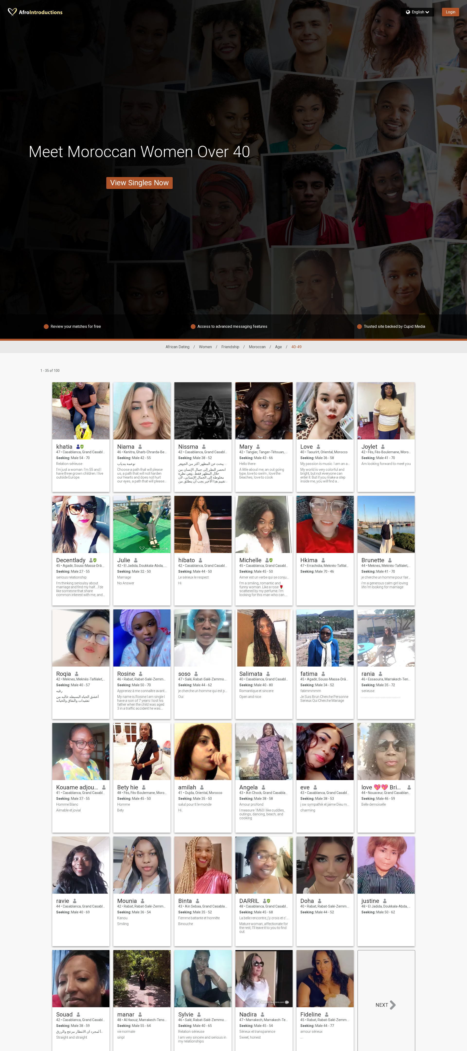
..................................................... (380, 697)
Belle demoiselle (373, 804)
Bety (120, 810)
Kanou (122, 918)
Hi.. (180, 810)
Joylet (369, 446)
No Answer (125, 583)
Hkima (309, 560)
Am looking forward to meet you (386, 464)
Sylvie (185, 1014)
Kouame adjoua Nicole (77, 787)
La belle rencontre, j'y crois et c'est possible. (264, 918)
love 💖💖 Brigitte (382, 787)
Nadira (248, 1014)
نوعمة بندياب (126, 464)
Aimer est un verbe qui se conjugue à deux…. (264, 577)
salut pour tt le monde (194, 804)
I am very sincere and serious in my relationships (202, 1039)
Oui (180, 697)
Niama (126, 446)
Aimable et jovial (68, 810)
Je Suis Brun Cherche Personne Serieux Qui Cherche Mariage (324, 699)
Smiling (123, 924)
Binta (185, 901)
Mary (245, 446)
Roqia (63, 673)
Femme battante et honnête (199, 918)
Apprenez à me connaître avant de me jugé (142, 691)
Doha (307, 901)
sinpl (121, 1037)
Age (278, 347)
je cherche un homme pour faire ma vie (386, 577)
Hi (179, 583)
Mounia (127, 901)
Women (205, 347)
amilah (187, 787)
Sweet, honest (250, 1037)
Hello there (247, 464)
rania (368, 673)
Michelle (250, 560)
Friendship (230, 347)
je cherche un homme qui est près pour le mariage (203, 691)
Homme (123, 804)
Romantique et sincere (256, 691)
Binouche (185, 924)
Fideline (310, 1014)
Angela (248, 787)
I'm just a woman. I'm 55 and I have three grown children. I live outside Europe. (79, 473)
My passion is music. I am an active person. (325, 464)
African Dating (177, 347)
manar (126, 1014)
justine (370, 901)
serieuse (367, 691)
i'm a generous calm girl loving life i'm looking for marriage (384, 585)
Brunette (372, 560)
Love (306, 446)
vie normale (126, 1031)
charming (307, 810)
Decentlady (70, 560)
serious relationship (71, 577)
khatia (64, 446)
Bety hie (127, 787)
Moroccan (257, 347)
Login (450, 12)
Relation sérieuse (69, 464)
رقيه (59, 691)
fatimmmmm (310, 691)
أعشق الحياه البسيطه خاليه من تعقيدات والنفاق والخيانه (77, 699)
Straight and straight (71, 1037)
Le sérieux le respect (193, 577)
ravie (62, 901)
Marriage (124, 577)
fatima (309, 673)
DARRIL (249, 901)
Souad (64, 1014)
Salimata (250, 673)
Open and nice (250, 697)
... (301, 1037)
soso (184, 673)
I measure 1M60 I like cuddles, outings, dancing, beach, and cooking (262, 814)
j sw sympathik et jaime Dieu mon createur (325, 804)
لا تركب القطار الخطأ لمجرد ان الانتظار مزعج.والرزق (81, 1031)
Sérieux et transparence (257, 1031)
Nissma (188, 446)
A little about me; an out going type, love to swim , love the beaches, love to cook (261, 473)
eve (305, 787)
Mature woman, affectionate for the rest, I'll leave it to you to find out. (263, 928)
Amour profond (251, 804)
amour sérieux (311, 1031)
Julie (123, 560)
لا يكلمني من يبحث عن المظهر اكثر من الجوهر (203, 464)
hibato (186, 560)
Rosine (126, 673)
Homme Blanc (67, 804)
